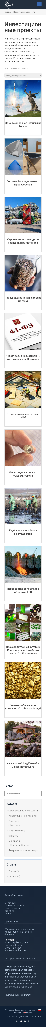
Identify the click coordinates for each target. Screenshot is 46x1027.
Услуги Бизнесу (16, 830)
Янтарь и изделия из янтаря (23, 850)
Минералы (14, 841)
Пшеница (16, 947)
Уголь (7, 942)
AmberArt (9, 950)
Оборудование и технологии (23, 810)
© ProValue (10, 1016)
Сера (25, 942)
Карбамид (17, 942)
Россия (12, 871)
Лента (7, 913)
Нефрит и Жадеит (19, 845)
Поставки (13, 821)
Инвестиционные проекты (22, 815)
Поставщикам (12, 908)
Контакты (9, 910)
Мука (7, 947)
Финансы (13, 835)
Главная (7, 12)
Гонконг (12, 876)
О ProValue (10, 902)
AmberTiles (20, 950)
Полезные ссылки (14, 905)
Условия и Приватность (15, 1010)
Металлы (15, 825)
